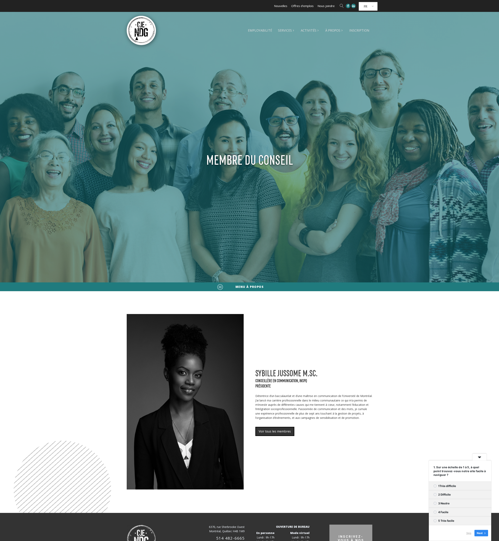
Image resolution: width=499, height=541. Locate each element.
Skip (468, 533)
